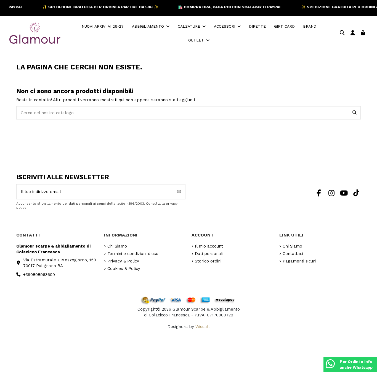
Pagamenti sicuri (299, 261)
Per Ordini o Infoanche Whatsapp (356, 364)
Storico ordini (208, 261)
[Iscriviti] (179, 191)
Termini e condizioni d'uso (132, 253)
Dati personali (209, 253)
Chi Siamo (117, 246)
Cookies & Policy (123, 268)
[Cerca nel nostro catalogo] (354, 113)
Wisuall (202, 326)
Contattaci (293, 253)
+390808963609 (39, 274)
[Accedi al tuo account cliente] (353, 33)
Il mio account (209, 246)
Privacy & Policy (123, 261)
